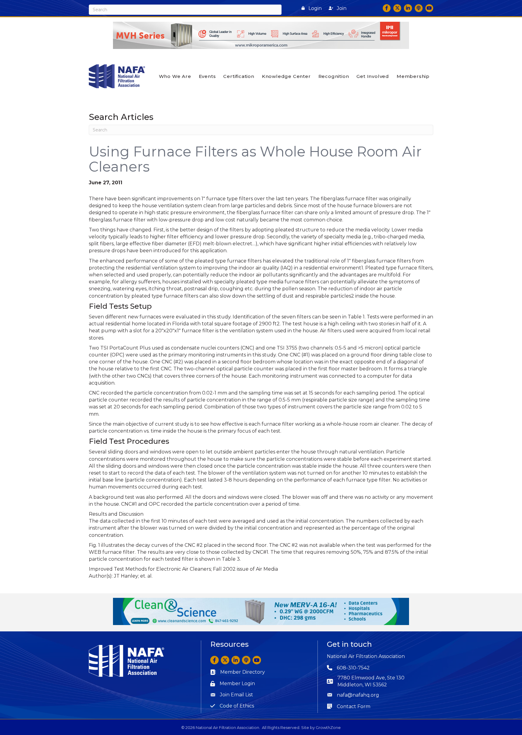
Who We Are (175, 76)
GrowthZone (328, 727)
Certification (238, 76)
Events (207, 76)
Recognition (333, 76)
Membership (413, 76)
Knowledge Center (286, 76)
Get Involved (372, 76)
